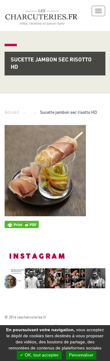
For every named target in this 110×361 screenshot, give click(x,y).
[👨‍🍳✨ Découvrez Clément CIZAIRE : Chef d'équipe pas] (35, 278)
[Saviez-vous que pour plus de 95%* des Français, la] (55, 278)
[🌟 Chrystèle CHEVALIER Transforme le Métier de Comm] (95, 278)
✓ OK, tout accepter (39, 354)
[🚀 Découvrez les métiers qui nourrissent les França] (15, 278)
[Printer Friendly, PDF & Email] (22, 224)
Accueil (12, 112)
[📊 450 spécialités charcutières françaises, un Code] (75, 278)
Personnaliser (81, 355)
